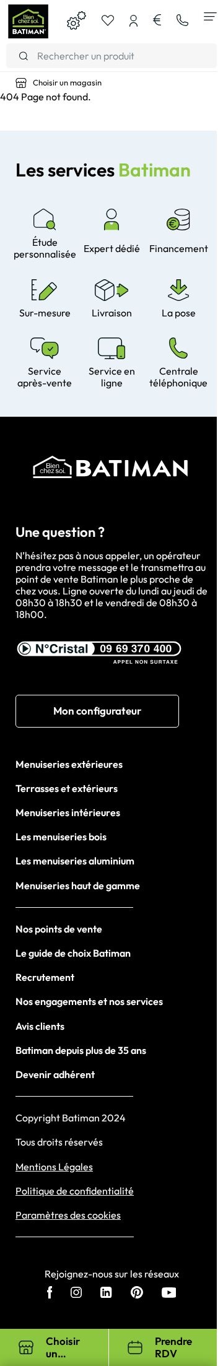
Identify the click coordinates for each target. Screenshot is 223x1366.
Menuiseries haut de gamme (77, 885)
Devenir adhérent (55, 1074)
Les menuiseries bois (61, 836)
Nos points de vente (58, 929)
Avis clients (39, 1026)
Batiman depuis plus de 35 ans (80, 1050)
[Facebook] (50, 1293)
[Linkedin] (106, 1293)
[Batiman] (28, 21)
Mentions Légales (54, 1167)
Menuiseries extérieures (69, 764)
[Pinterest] (137, 1293)
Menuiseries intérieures (67, 812)
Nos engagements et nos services (89, 1001)
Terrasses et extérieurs (66, 788)
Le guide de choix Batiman (73, 953)
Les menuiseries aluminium (74, 861)
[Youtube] (169, 1293)
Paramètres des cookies (68, 1215)
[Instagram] (76, 1293)
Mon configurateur (97, 710)
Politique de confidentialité (74, 1191)
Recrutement (44, 977)
